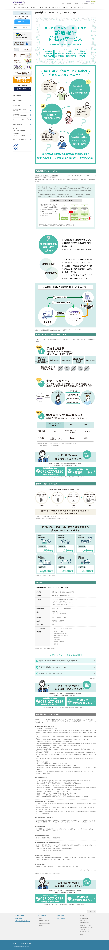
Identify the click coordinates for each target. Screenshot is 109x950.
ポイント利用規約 (17, 100)
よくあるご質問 (60, 915)
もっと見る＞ (93, 678)
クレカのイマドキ (84, 931)
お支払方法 (42, 918)
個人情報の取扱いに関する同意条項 (19, 110)
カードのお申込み (19, 915)
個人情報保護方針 (84, 922)
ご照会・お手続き (60, 918)
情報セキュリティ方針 (85, 925)
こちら (62, 873)
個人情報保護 (16, 105)
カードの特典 (18, 918)
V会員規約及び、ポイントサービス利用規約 (19, 115)
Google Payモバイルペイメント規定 (19, 134)
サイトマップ (83, 934)
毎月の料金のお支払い (44, 920)
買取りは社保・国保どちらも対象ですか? (50, 673)
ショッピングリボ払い (44, 923)
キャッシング (42, 925)
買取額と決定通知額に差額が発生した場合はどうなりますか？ (56, 660)
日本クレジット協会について (20, 139)
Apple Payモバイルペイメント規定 (19, 129)
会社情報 (82, 915)
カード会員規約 (17, 95)
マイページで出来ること (21, 27)
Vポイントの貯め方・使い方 (22, 921)
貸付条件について (17, 124)
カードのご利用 (42, 915)
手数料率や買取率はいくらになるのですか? (51, 667)
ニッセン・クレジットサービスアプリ (21, 119)
